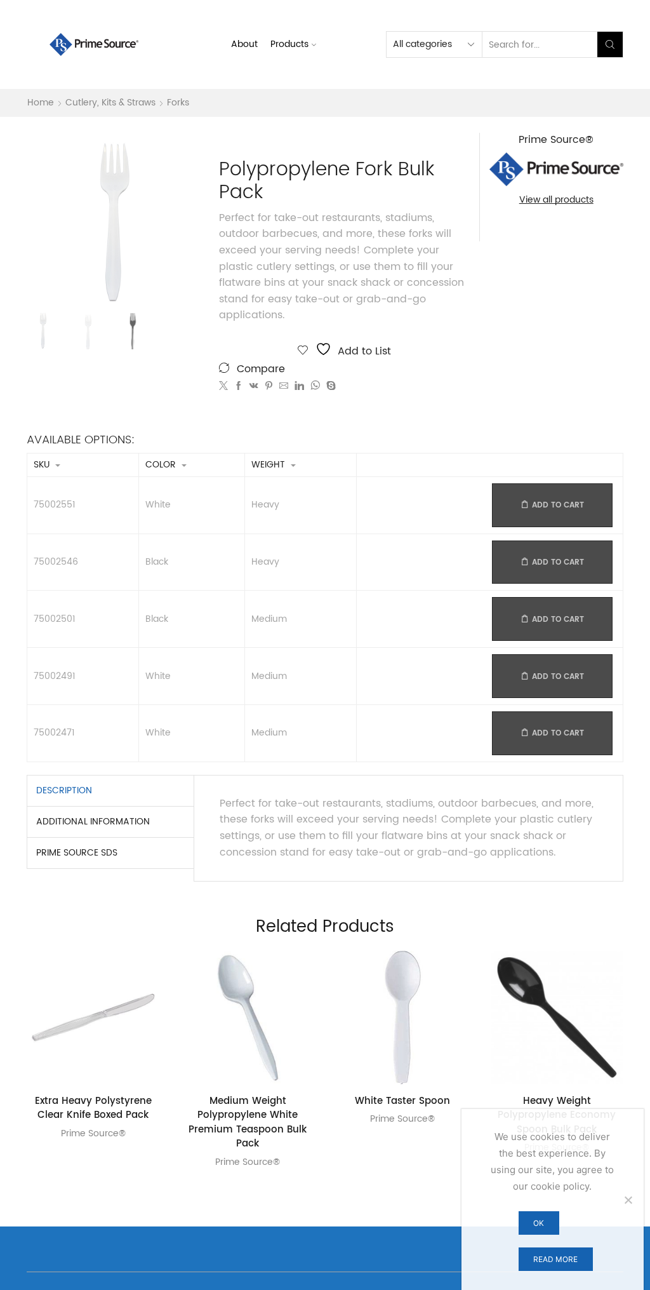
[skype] (329, 386)
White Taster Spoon (402, 1101)
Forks (178, 103)
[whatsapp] (315, 386)
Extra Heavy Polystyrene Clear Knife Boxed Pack (93, 1108)
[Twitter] (225, 386)
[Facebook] (238, 386)
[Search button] (610, 44)
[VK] (254, 386)
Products (289, 44)
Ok (538, 1223)
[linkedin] (299, 386)
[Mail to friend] (283, 386)
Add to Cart (558, 505)
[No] (627, 1199)
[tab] (64, 790)
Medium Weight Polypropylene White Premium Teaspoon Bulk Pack (248, 1123)
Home (40, 103)
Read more (555, 1259)
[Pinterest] (269, 386)
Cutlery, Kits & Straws (110, 103)
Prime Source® (93, 1133)
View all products (556, 200)
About (244, 44)
